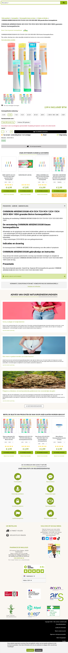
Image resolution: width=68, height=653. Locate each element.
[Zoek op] (63, 2)
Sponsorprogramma (50, 506)
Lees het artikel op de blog (8, 330)
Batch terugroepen (61, 637)
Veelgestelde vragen (50, 494)
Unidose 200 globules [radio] (24, 122)
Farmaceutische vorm (7, 118)
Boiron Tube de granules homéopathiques (11, 30)
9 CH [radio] (22, 114)
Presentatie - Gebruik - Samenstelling (15, 206)
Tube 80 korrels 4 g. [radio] (8, 122)
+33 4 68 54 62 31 (19, 558)
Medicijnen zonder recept (50, 518)
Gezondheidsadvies (34, 406)
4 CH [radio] (3, 114)
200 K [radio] (42, 114)
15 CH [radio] (29, 114)
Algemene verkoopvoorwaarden (58, 634)
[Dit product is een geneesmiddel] (4, 142)
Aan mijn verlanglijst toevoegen (11, 105)
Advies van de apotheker (13, 276)
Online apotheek (6, 18)
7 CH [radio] (16, 114)
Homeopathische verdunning (9, 111)
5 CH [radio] (9, 114)
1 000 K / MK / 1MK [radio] (53, 114)
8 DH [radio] (63, 114)
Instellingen (39, 650)
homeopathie (14, 18)
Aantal (3, 128)
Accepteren (30, 650)
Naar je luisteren (50, 481)
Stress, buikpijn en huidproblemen (13, 322)
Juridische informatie (60, 627)
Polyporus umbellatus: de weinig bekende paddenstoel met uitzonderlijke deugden (29, 391)
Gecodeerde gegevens (17, 506)
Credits (64, 641)
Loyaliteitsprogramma (17, 518)
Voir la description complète (8, 40)
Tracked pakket (18, 481)
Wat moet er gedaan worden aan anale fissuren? (18, 356)
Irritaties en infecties (42, 18)
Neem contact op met (60, 631)
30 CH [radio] (36, 114)
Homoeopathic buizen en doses (28, 18)
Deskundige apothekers (18, 494)
